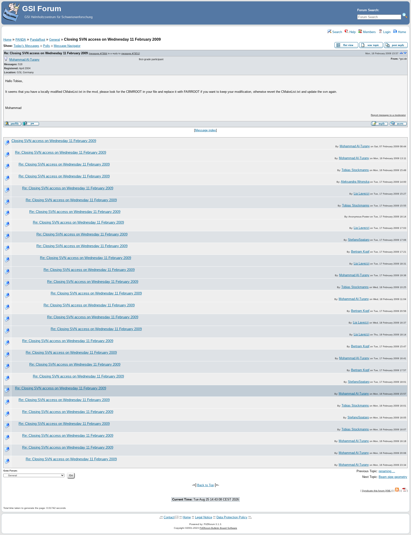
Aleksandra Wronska (355, 181)
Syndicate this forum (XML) (376, 490)
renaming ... (387, 471)
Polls (46, 46)
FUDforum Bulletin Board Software (218, 528)
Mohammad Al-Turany (24, 59)
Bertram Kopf (360, 251)
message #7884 (98, 53)
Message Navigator (67, 46)
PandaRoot (37, 39)
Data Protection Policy (231, 517)
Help (352, 32)
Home (401, 32)
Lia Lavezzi (361, 193)
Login (386, 32)
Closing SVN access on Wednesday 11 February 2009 (53, 141)
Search (336, 32)
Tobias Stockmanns (355, 170)
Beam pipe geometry (393, 477)
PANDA (20, 39)
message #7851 (130, 53)
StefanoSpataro (358, 239)
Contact (169, 517)
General (54, 39)
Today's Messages (26, 46)
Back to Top (205, 485)
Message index (205, 130)
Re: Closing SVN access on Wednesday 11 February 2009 (46, 53)
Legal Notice (203, 517)
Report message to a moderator (388, 115)
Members (369, 32)
